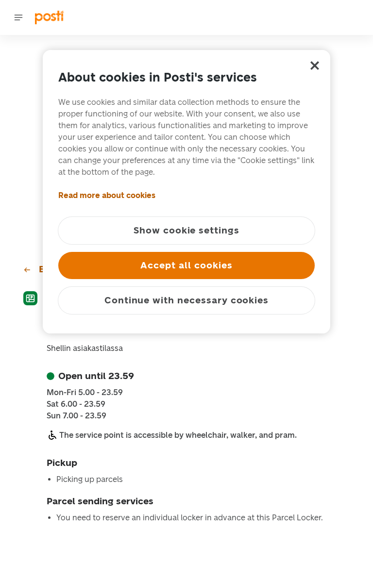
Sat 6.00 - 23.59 (76, 404)
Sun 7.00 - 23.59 (76, 416)
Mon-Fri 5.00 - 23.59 (85, 393)
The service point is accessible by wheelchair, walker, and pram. (178, 435)
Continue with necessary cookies (186, 300)
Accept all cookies (186, 265)
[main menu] (18, 17)
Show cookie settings (186, 230)
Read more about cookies (106, 195)
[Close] (314, 65)
